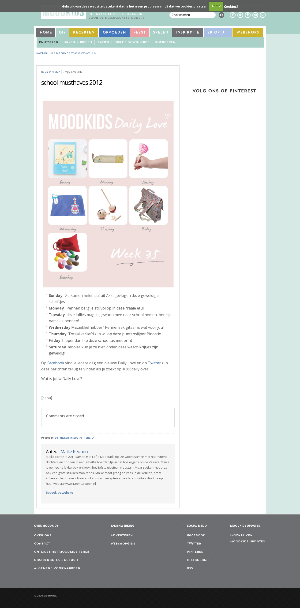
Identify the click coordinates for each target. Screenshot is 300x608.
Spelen (160, 32)
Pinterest (196, 552)
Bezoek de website (59, 492)
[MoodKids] (92, 17)
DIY (62, 32)
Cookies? (231, 6)
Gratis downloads (132, 42)
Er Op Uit (217, 32)
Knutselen (48, 42)
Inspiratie (187, 32)
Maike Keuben (52, 72)
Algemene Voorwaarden (57, 568)
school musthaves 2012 (83, 53)
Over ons (42, 535)
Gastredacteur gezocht (57, 560)
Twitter (154, 363)
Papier (103, 42)
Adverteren (122, 535)
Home (46, 32)
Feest (139, 32)
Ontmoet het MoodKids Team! (61, 552)
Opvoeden (114, 32)
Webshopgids (123, 543)
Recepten (83, 32)
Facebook (55, 363)
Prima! (216, 6)
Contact (42, 543)
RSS (190, 568)
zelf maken (62, 437)
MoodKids (41, 53)
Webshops (247, 32)
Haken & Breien (78, 42)
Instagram (197, 560)
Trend (86, 437)
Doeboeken (165, 42)
